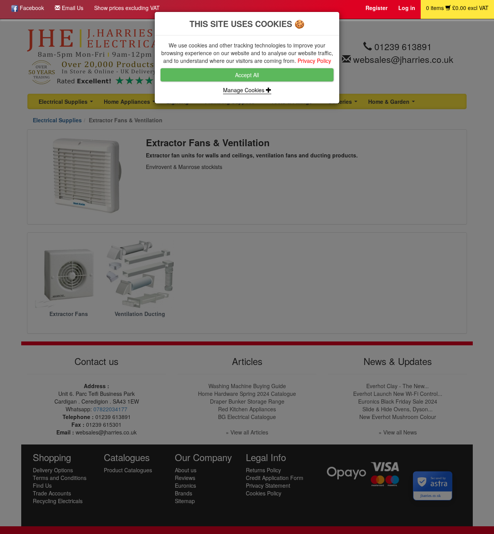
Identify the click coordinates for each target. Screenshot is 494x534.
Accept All (247, 75)
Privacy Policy (314, 60)
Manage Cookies (244, 90)
